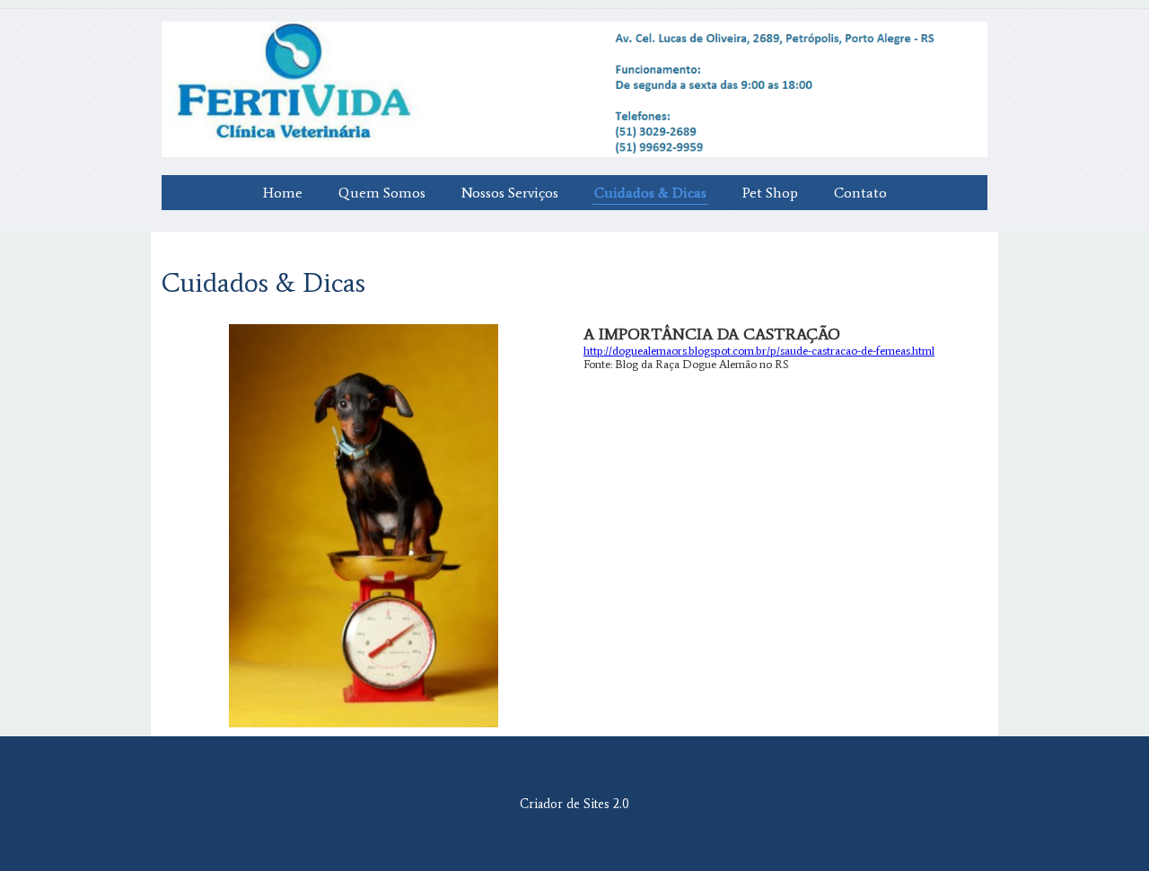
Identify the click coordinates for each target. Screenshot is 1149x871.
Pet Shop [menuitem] (770, 192)
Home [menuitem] (283, 192)
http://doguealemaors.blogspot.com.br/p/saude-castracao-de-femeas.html (758, 350)
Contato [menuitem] (860, 192)
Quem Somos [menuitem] (381, 192)
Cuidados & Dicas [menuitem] (650, 192)
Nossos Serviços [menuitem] (509, 192)
